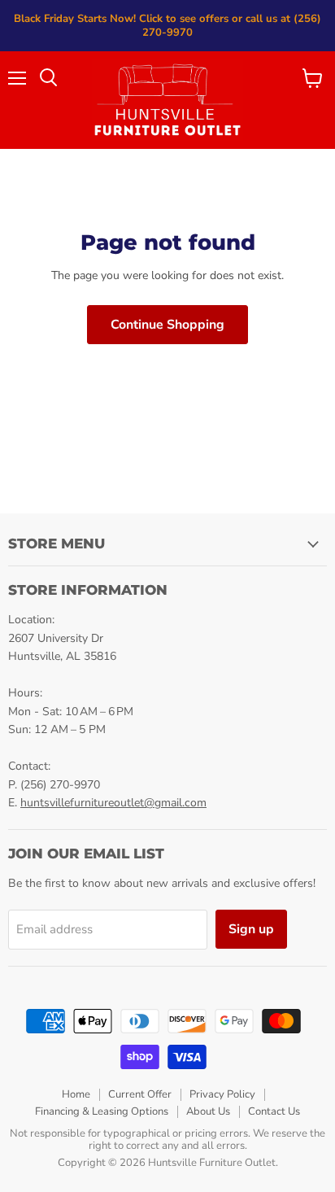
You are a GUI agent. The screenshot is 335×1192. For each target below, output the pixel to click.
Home (76, 1094)
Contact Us (274, 1111)
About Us (208, 1111)
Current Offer (140, 1094)
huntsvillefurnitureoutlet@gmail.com (113, 802)
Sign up (251, 929)
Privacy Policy (222, 1094)
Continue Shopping (167, 325)
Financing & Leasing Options (101, 1111)
